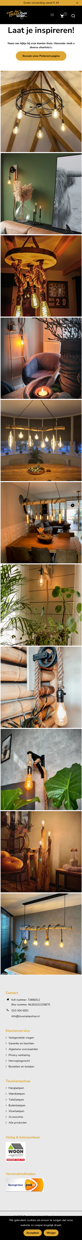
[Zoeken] (72, 16)
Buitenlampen (17, 1105)
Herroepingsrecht (19, 1061)
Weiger (51, 1233)
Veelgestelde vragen (21, 1038)
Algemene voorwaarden (23, 1049)
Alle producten (18, 1122)
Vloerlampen (16, 1111)
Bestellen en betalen (21, 1066)
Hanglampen (16, 1088)
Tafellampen (16, 1099)
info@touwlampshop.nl (25, 1016)
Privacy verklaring (19, 1055)
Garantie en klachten (21, 1043)
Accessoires (16, 1117)
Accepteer (32, 1233)
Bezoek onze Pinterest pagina (41, 56)
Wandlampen (17, 1094)
